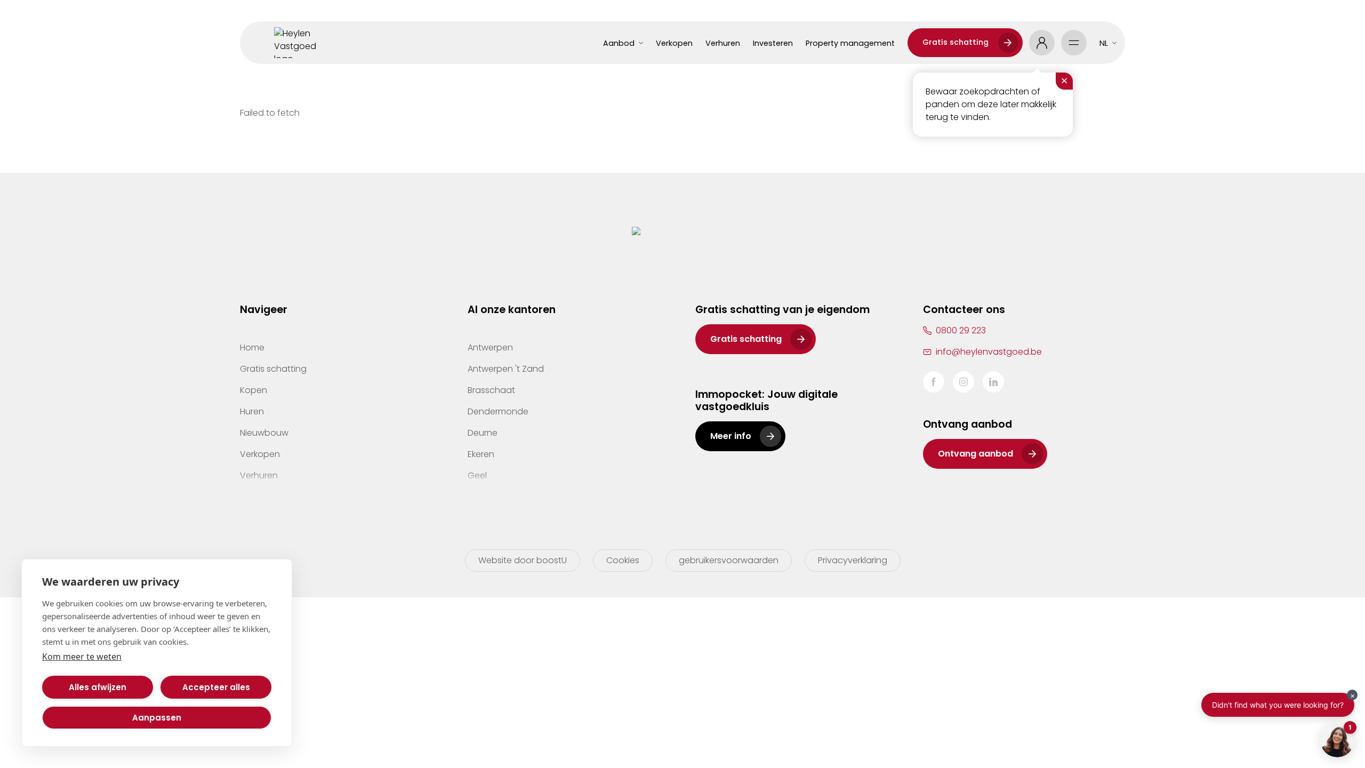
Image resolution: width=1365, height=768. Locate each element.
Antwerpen (490, 347)
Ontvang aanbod (975, 453)
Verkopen (674, 43)
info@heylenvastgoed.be (989, 352)
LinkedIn (993, 382)
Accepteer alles (216, 687)
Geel (477, 475)
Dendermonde (498, 411)
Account (1042, 42)
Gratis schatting (955, 42)
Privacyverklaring (852, 560)
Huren (252, 411)
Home (252, 347)
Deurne (482, 433)
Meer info (730, 436)
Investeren (773, 43)
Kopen (253, 390)
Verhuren (722, 43)
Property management (850, 43)
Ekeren (481, 454)
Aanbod (619, 43)
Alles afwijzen (97, 687)
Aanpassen (156, 717)
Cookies (622, 560)
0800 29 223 (961, 330)
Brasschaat (491, 390)
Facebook (933, 382)
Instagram (963, 382)
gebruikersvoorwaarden (728, 560)
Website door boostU (522, 560)
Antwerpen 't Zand (506, 369)
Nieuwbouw (264, 433)
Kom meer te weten (82, 656)
